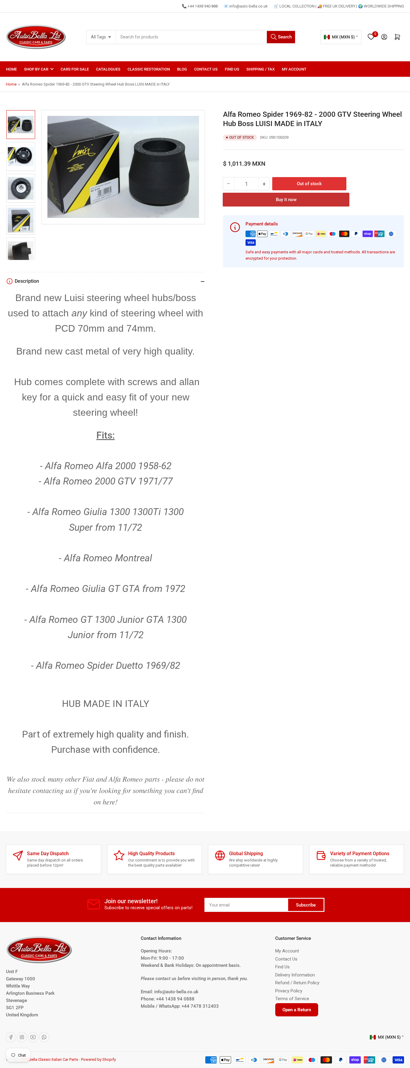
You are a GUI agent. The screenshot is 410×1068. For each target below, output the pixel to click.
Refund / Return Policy (297, 982)
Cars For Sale (75, 69)
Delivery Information (295, 975)
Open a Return (296, 1009)
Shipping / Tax (260, 69)
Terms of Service (292, 998)
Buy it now (286, 199)
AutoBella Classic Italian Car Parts (49, 1059)
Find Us (232, 69)
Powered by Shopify (98, 1059)
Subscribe (306, 905)
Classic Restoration (149, 69)
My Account (294, 69)
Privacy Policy (288, 991)
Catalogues (108, 69)
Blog (182, 69)
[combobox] (206, 37)
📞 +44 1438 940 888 (200, 6)
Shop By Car (36, 69)
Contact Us (206, 69)
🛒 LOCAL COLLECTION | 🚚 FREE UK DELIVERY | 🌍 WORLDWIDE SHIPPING (339, 6)
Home (11, 69)
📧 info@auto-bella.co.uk (246, 6)
